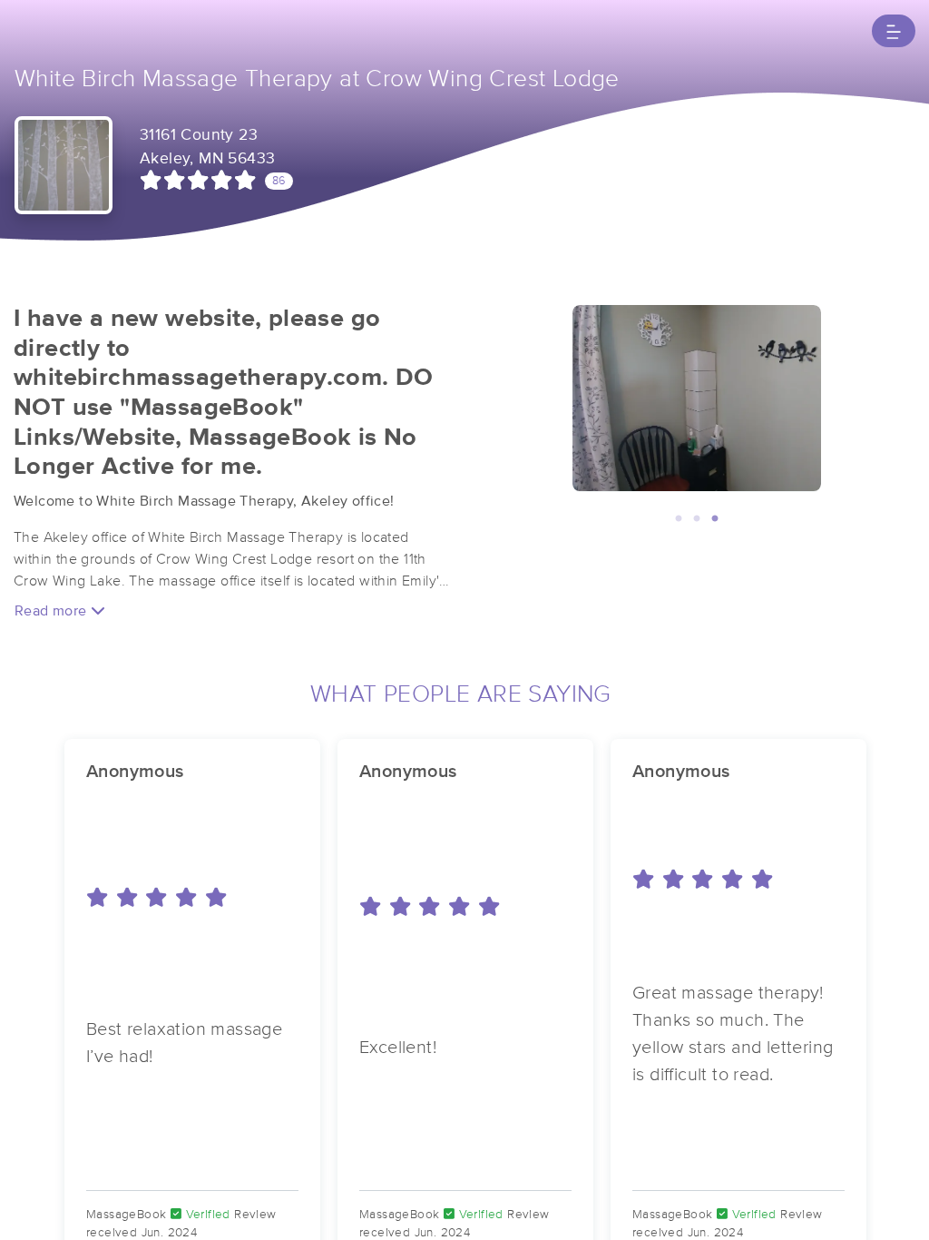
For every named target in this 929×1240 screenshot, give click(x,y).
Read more (53, 611)
